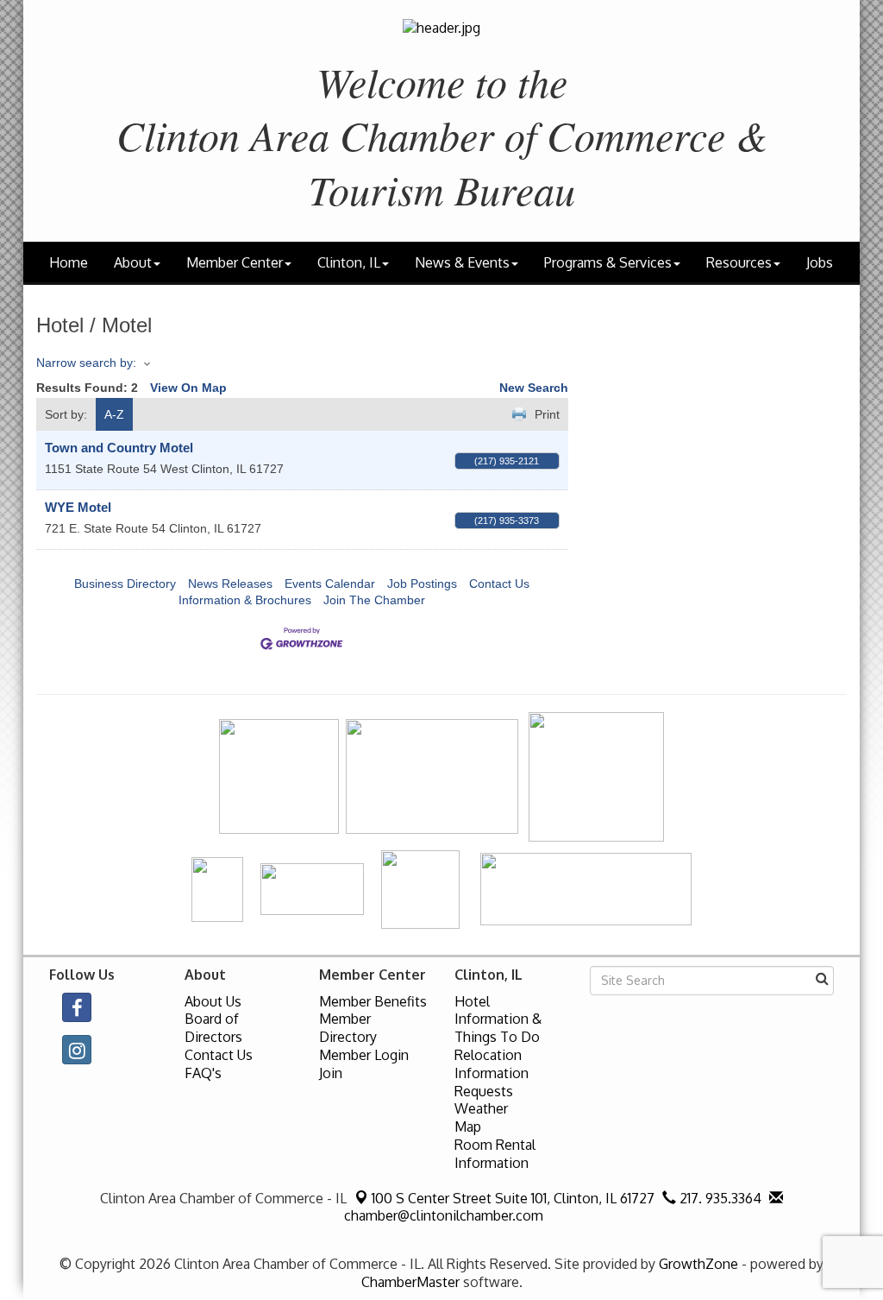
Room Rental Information (494, 1153)
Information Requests (491, 1082)
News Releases (230, 583)
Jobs (819, 262)
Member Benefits (373, 1001)
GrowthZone (698, 1263)
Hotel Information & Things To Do (498, 1019)
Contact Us (499, 583)
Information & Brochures (244, 600)
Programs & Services (608, 262)
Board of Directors (213, 1027)
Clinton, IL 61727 (513, 1198)
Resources (739, 262)
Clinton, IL (348, 262)
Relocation (488, 1054)
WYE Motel (78, 507)
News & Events (462, 262)
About (133, 262)
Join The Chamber (374, 600)
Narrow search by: (86, 362)
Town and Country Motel (119, 447)
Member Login (364, 1054)
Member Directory (348, 1027)
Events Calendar (330, 583)
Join (330, 1073)
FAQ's (203, 1073)
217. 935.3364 (718, 1198)
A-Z (114, 414)
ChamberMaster (410, 1282)
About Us (213, 1001)
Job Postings (422, 583)
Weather (481, 1108)
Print (547, 414)
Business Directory (125, 583)
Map (467, 1126)
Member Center (234, 262)
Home (68, 262)
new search (533, 387)
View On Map (188, 387)
